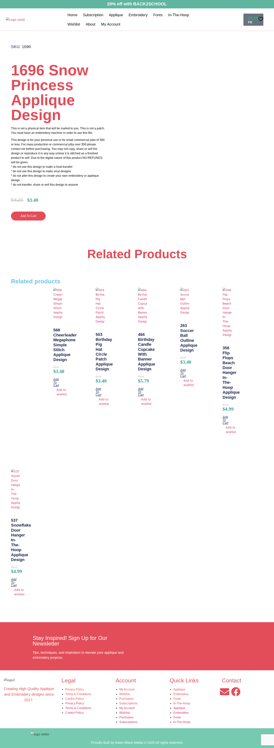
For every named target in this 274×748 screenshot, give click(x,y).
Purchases (126, 698)
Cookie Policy (74, 698)
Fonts (158, 15)
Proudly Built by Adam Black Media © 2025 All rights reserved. (137, 742)
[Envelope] (224, 691)
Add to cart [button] (56, 382)
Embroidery (138, 15)
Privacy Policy (74, 689)
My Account (110, 24)
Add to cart (28, 216)
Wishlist (73, 24)
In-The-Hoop (178, 15)
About (90, 24)
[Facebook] (235, 691)
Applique (116, 15)
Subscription (93, 15)
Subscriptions (128, 703)
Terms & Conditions (78, 694)
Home (72, 15)
